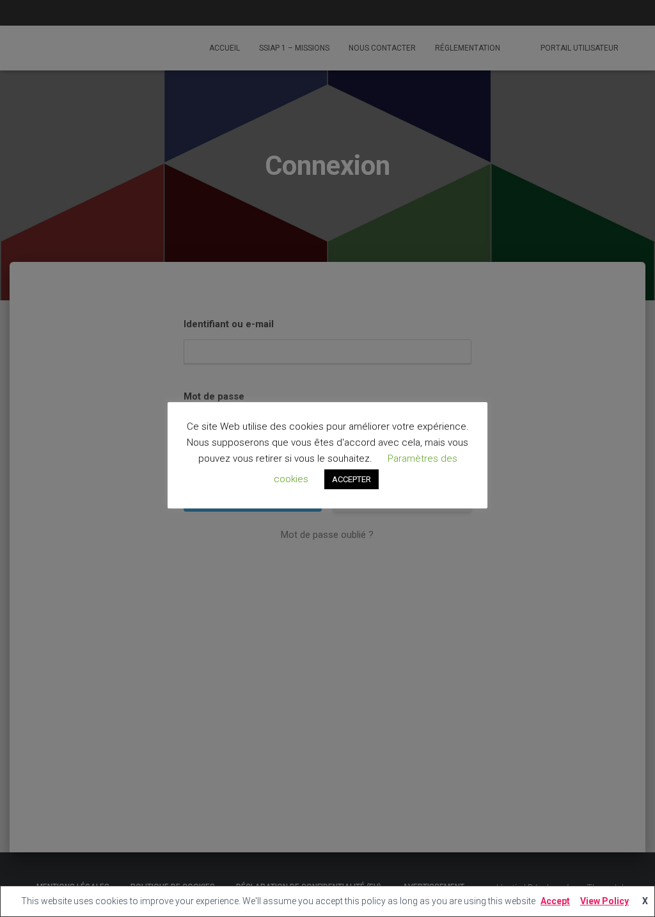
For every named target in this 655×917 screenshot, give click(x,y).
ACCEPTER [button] (351, 479)
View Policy (604, 901)
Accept (555, 901)
